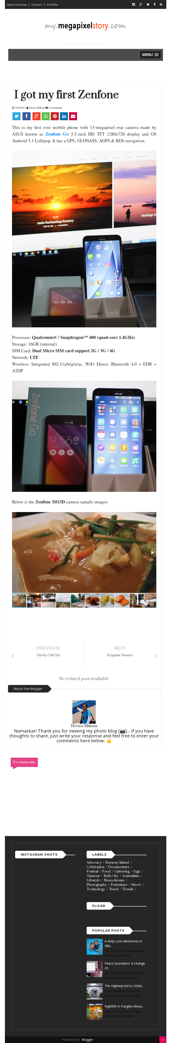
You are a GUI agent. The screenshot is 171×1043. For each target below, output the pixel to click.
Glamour (93, 876)
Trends (127, 889)
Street (136, 885)
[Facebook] (154, 4)
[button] (152, 552)
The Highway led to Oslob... (124, 986)
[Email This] (73, 116)
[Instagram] (133, 4)
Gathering (121, 871)
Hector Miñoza (84, 726)
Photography (97, 885)
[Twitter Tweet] (16, 116)
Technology (96, 889)
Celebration (95, 867)
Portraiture (119, 885)
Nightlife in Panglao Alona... (124, 1006)
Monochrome (114, 880)
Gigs (136, 871)
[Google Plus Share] (37, 116)
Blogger (87, 1039)
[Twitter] (148, 4)
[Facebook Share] (26, 116)
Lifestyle (93, 880)
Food (106, 871)
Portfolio (52, 4)
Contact (36, 4)
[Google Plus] (140, 4)
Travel (113, 889)
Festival (92, 871)
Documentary (119, 867)
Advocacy (94, 862)
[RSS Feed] (161, 4)
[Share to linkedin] (64, 116)
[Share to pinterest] (55, 116)
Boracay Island (117, 862)
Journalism (130, 876)
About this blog (16, 4)
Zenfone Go (57, 134)
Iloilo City (111, 876)
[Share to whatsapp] (46, 116)
